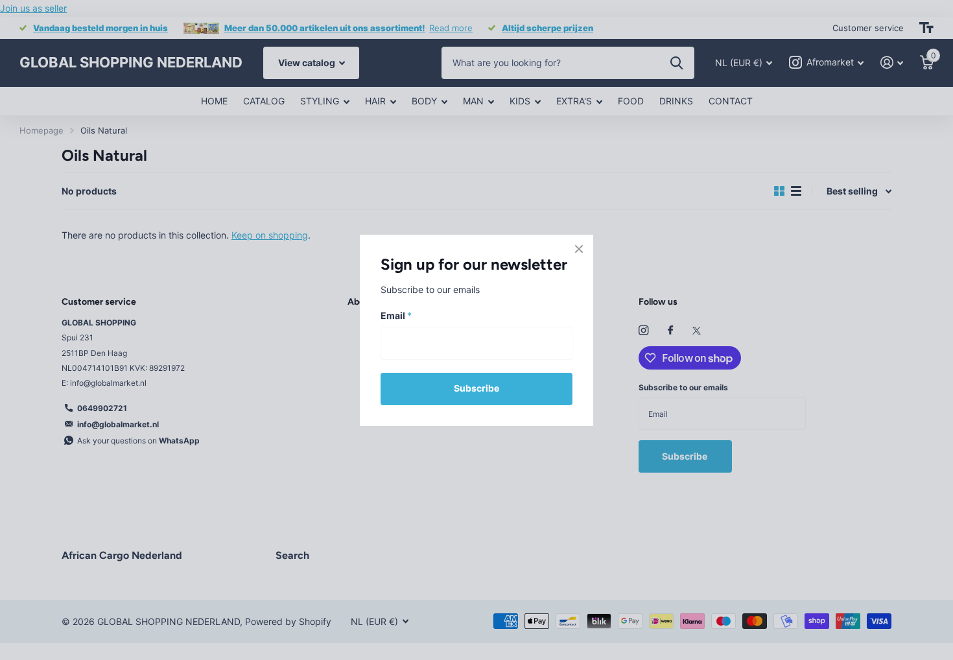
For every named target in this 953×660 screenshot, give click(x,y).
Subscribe (476, 388)
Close (579, 249)
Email (396, 315)
